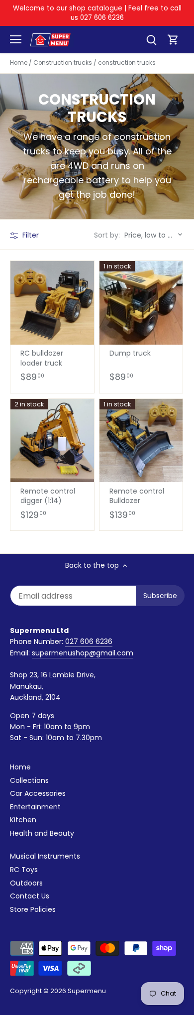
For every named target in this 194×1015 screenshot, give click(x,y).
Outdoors (26, 883)
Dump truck (130, 353)
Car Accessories (38, 793)
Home (20, 767)
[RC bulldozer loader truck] (52, 303)
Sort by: (107, 235)
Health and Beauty (42, 833)
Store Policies (33, 909)
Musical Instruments (45, 856)
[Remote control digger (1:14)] (52, 441)
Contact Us (29, 896)
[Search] (151, 39)
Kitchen (23, 820)
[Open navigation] (15, 39)
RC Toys (24, 870)
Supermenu (87, 991)
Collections (29, 780)
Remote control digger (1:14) (47, 496)
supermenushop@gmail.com (82, 653)
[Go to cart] (173, 39)
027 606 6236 (88, 641)
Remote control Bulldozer (136, 496)
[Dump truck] (141, 303)
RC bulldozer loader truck (41, 358)
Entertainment (35, 807)
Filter (29, 235)
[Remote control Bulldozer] (141, 441)
